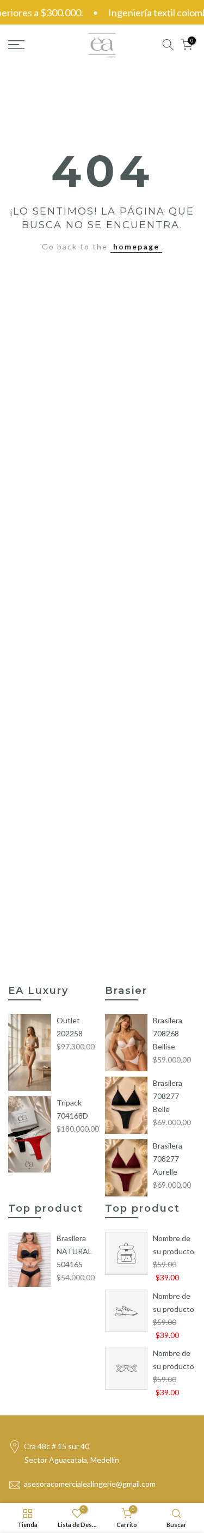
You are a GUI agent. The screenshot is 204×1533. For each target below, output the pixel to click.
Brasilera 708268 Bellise (167, 1033)
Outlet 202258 (70, 1027)
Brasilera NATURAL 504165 (74, 1251)
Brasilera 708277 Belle (167, 1096)
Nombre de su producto (173, 1244)
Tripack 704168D (72, 1109)
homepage (136, 246)
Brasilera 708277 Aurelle (167, 1158)
